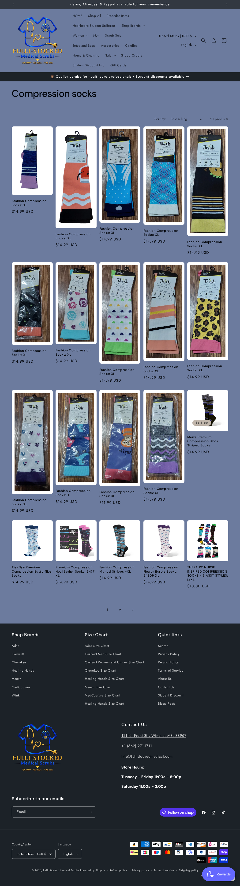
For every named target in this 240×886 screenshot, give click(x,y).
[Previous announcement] (13, 4)
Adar (15, 645)
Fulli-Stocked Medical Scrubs (61, 870)
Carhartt (18, 654)
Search (163, 645)
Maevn (16, 678)
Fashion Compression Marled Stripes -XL (116, 569)
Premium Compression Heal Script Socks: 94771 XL (76, 571)
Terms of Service (171, 670)
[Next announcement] (226, 4)
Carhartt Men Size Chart (103, 654)
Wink (15, 695)
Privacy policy (140, 870)
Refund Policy (168, 662)
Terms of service (164, 870)
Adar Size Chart (97, 645)
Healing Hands (23, 670)
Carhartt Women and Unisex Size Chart (114, 662)
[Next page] (133, 610)
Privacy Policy (168, 654)
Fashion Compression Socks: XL (29, 203)
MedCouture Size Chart (102, 695)
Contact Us (166, 687)
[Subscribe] (91, 812)
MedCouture (21, 687)
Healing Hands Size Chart (104, 678)
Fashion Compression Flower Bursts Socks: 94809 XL (160, 571)
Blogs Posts (167, 703)
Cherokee (19, 662)
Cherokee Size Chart (100, 670)
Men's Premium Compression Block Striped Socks (203, 441)
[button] (133, 25)
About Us (165, 678)
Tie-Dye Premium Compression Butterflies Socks (32, 571)
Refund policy (118, 870)
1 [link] (107, 609)
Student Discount (171, 695)
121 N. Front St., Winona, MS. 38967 (153, 735)
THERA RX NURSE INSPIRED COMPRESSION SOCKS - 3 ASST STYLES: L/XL (207, 573)
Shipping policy (189, 870)
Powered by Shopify (92, 870)
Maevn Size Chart (98, 687)
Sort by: (160, 119)
